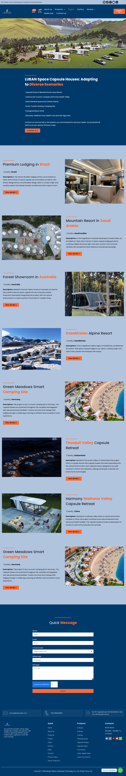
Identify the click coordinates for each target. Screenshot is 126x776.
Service (90, 9)
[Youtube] (113, 2)
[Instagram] (110, 2)
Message (35, 665)
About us (48, 9)
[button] (123, 2)
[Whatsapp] (116, 2)
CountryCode (37, 648)
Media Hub (48, 13)
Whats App (36, 656)
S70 (33, 12)
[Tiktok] (107, 2)
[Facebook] (104, 2)
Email (34, 639)
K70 (39, 12)
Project (71, 9)
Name (34, 631)
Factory (80, 9)
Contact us (61, 13)
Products (59, 9)
